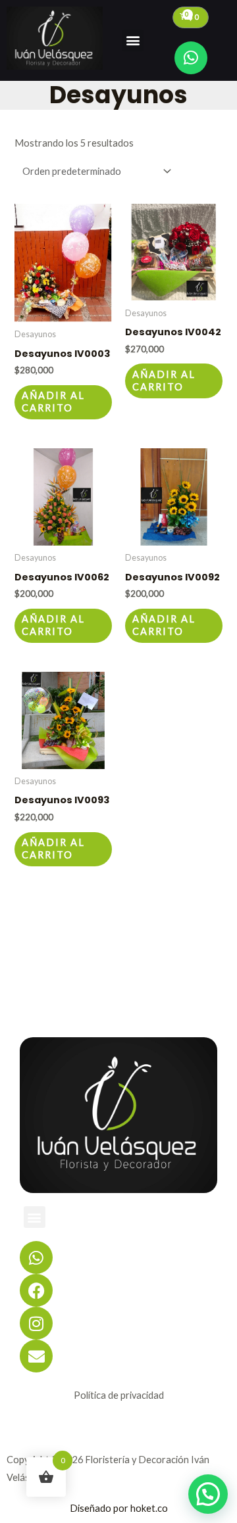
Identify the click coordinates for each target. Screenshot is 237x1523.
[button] (133, 40)
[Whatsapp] (190, 57)
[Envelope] (36, 1356)
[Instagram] (36, 1323)
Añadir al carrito (53, 401)
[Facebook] (36, 1290)
